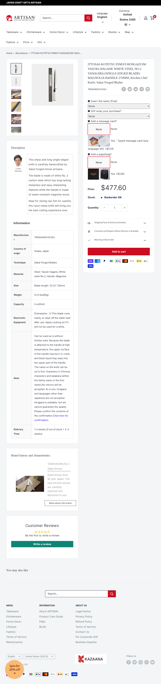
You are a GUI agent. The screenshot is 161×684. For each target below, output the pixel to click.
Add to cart (119, 251)
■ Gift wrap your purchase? (104, 111)
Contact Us (82, 631)
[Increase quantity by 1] (124, 207)
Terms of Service (16, 636)
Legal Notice (83, 611)
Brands (112, 32)
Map (127, 32)
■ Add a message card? (102, 121)
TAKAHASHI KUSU (97, 89)
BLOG (42, 626)
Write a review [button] (42, 544)
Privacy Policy (84, 616)
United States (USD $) (36, 656)
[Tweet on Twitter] (130, 89)
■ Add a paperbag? (99, 154)
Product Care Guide (51, 616)
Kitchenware (34, 32)
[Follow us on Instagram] (140, 662)
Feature (10, 42)
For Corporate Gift (87, 636)
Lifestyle (78, 32)
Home (9, 53)
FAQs (42, 621)
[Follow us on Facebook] (128, 662)
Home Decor (57, 32)
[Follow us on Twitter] (134, 662)
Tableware (12, 32)
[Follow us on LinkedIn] (135, 89)
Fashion (95, 32)
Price (26, 42)
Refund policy (14, 642)
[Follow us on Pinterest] (146, 662)
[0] (152, 18)
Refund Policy (84, 621)
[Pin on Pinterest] (141, 89)
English (11, 656)
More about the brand (60, 503)
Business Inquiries (86, 642)
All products (21, 53)
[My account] (145, 18)
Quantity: (93, 207)
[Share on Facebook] (124, 89)
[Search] (88, 18)
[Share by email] (147, 89)
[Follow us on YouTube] (152, 662)
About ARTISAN (48, 611)
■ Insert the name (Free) (102, 101)
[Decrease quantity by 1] (104, 207)
